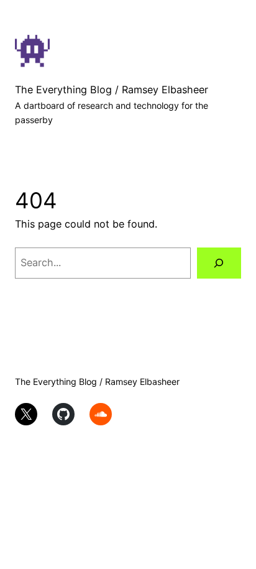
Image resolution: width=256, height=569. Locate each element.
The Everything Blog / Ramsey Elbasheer (111, 89)
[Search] (219, 263)
